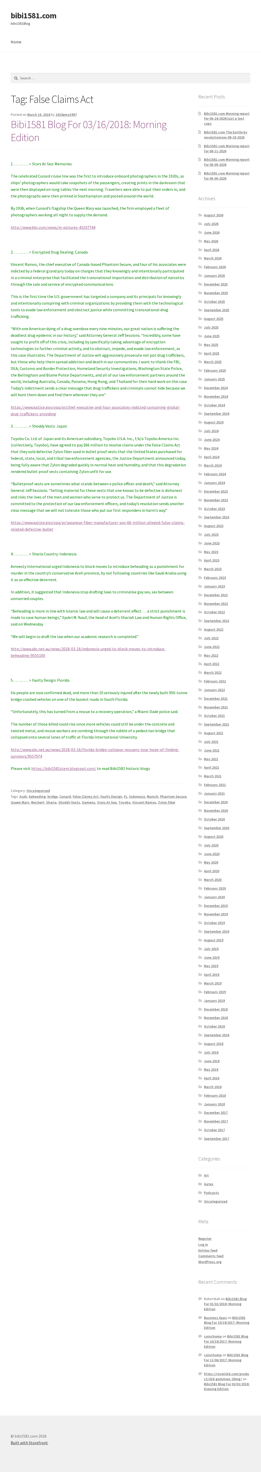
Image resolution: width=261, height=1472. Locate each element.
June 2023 (211, 543)
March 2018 (212, 1086)
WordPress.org (209, 1261)
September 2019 (216, 931)
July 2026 (211, 223)
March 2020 (212, 879)
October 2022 (214, 612)
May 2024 (211, 448)
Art (206, 1175)
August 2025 (213, 318)
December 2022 (216, 595)
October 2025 (214, 301)
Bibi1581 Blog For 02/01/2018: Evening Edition (227, 1386)
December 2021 (216, 698)
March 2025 (212, 361)
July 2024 (211, 431)
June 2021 (211, 750)
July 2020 (211, 845)
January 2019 (214, 1000)
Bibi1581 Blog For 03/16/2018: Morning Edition (88, 131)
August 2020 (213, 836)
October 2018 (214, 1026)
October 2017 (214, 1130)
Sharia (51, 802)
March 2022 (212, 672)
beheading (37, 796)
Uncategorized (38, 790)
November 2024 (216, 396)
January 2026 (214, 275)
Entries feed (207, 1250)
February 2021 (215, 784)
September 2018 (216, 1035)
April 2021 (211, 767)
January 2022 (214, 690)
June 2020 (211, 854)
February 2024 (215, 474)
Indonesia (137, 796)
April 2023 (211, 560)
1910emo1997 (66, 114)
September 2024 (216, 413)
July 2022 (211, 638)
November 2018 (216, 1017)
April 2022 (211, 664)
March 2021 (212, 776)
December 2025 (216, 284)
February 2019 (215, 992)
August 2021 (213, 733)
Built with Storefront (29, 1442)
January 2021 (214, 793)
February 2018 (215, 1095)
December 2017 (216, 1112)
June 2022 (211, 646)
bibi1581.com (33, 15)
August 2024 (213, 422)
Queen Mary (20, 802)
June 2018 (211, 1061)
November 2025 (216, 293)
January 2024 (214, 482)
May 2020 (211, 862)
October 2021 (214, 715)
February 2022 (215, 681)
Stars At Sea (107, 802)
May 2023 (211, 552)
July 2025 (211, 327)
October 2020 (214, 819)
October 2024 (214, 405)
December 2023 (216, 491)
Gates (208, 1184)
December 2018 (216, 1009)
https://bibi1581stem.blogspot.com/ (63, 768)
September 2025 (216, 310)
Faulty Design (111, 796)
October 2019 (214, 922)
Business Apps (215, 1317)
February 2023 (215, 577)
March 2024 (212, 465)
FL (125, 796)
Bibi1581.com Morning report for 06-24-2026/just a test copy (227, 118)
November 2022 (216, 603)
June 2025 (211, 336)
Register (205, 1238)
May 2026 (211, 241)
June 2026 (211, 232)
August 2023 (213, 525)
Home (16, 41)
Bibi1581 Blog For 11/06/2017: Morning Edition (226, 1360)
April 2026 (211, 249)
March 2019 (212, 983)
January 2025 (214, 379)
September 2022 (216, 620)
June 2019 (211, 957)
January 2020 (214, 897)
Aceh (23, 796)
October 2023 (214, 508)
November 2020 (216, 810)
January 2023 (214, 586)
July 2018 (211, 1052)
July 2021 (211, 741)
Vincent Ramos (144, 802)
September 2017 (216, 1138)
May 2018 (211, 1069)
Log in (203, 1244)
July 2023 (211, 534)
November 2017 (216, 1121)
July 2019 (211, 948)
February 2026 (215, 267)
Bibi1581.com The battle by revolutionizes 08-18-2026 (225, 135)
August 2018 (213, 1043)
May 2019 (211, 966)
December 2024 (216, 387)
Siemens (88, 802)
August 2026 (213, 215)
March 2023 (212, 569)
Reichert (37, 802)
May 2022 (211, 655)
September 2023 (216, 517)
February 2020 (215, 888)
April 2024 (211, 457)
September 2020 (216, 828)
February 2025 (215, 370)
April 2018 (211, 1078)
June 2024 (211, 439)
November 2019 (216, 914)
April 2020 (211, 871)
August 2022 (213, 629)
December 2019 (216, 905)
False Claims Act (86, 796)
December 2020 (216, 802)
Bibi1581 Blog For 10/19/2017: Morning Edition (226, 1322)
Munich (152, 796)
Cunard (65, 796)
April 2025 (211, 353)
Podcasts (211, 1192)
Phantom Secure (173, 796)
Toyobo (124, 802)
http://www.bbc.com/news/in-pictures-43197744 (53, 227)
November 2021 (216, 707)
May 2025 (211, 344)
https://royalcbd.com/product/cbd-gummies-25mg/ (226, 1376)
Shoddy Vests (69, 802)
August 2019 (213, 940)
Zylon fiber (166, 802)
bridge (52, 796)
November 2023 (216, 500)
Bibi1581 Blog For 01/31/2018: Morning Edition (225, 1303)
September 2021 (216, 724)
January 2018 (214, 1104)
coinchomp (213, 1336)
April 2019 (211, 974)
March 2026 (212, 258)
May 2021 (211, 759)
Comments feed (211, 1256)
